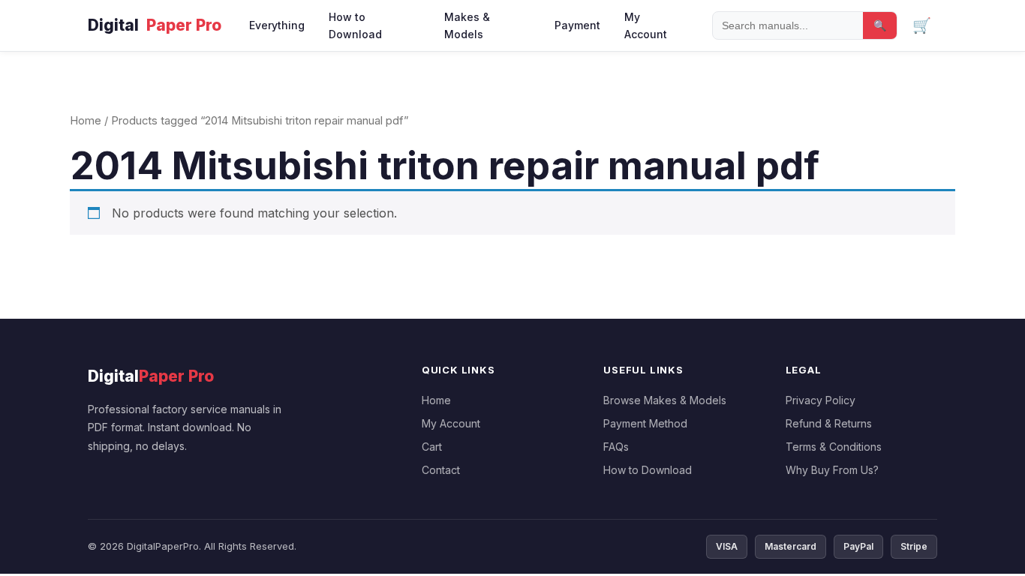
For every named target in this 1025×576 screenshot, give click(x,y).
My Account (645, 25)
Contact (441, 470)
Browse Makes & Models (664, 400)
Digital (154, 25)
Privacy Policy (820, 400)
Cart (432, 446)
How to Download (355, 25)
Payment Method (645, 423)
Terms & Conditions (834, 446)
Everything (277, 25)
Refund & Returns (829, 423)
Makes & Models (467, 25)
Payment (577, 25)
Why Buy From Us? (832, 470)
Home (85, 121)
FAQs (616, 446)
